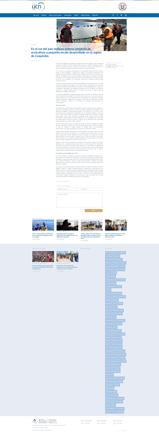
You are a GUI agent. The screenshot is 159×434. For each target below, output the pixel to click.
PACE (107, 357)
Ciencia (108, 273)
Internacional (118, 347)
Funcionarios (121, 334)
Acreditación (121, 252)
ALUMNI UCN (110, 259)
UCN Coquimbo (119, 398)
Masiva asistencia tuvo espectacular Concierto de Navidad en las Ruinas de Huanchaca (42, 267)
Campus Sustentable (112, 266)
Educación (119, 313)
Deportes (115, 300)
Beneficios (119, 259)
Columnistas (67, 15)
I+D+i (120, 340)
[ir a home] (38, 6)
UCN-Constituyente (112, 395)
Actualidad (109, 256)
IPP (116, 351)
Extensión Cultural (111, 327)
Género (108, 340)
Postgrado (117, 368)
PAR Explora (114, 357)
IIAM (113, 344)
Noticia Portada (110, 354)
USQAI (108, 405)
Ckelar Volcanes (110, 276)
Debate (114, 296)
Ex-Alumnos (118, 324)
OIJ (125, 354)
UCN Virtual (118, 401)
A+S (107, 252)
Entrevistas (121, 320)
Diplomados (109, 307)
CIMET (114, 273)
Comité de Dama (111, 283)
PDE (124, 361)
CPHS (119, 286)
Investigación (110, 351)
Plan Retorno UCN (115, 364)
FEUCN (108, 334)
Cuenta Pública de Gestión (113, 293)
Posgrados (109, 368)
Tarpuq (117, 384)
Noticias (44, 15)
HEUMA (114, 340)
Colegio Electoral (111, 279)
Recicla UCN (109, 374)
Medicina (122, 351)
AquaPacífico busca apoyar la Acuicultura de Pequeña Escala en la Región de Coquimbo (67, 235)
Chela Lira (117, 269)
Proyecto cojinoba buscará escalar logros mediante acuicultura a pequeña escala (115, 235)
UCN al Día (109, 398)
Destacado (109, 303)
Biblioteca (109, 263)
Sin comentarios (36, 239)
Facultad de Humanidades (113, 330)
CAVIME (122, 266)
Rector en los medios (55, 15)
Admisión (116, 256)
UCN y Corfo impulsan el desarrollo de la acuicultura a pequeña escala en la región (42, 235)
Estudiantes (109, 324)
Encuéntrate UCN (111, 320)
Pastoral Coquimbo (111, 361)
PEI (107, 364)
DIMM (120, 303)
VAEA (113, 405)
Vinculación (120, 408)
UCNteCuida (109, 401)
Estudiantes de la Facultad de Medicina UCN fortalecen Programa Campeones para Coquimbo (67, 267)
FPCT (113, 334)
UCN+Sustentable (111, 391)
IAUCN (108, 344)
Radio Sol (95, 15)
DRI (116, 307)
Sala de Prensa (85, 15)
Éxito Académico (118, 412)
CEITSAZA (109, 269)
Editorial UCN (110, 313)
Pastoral (122, 357)
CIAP (122, 269)
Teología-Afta (110, 388)
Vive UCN (109, 412)
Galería (76, 15)
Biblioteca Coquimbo (120, 263)
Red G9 (122, 378)
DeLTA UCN (121, 296)
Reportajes (109, 381)
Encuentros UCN (111, 317)
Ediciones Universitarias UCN (114, 310)
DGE (115, 303)
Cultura (108, 296)
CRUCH (108, 290)
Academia (113, 252)
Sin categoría (109, 384)
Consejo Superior (111, 286)
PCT (120, 361)
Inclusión (119, 344)
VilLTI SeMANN (110, 408)
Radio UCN (116, 371)
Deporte (108, 300)
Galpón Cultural (116, 337)
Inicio (37, 15)
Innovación (109, 347)
